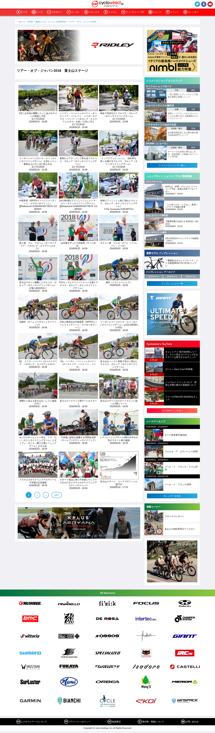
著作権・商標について (153, 721)
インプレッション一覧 (172, 283)
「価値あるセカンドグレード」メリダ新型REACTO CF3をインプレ (181, 263)
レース (39, 12)
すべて (24, 12)
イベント (174, 12)
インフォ (112, 12)
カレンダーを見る (172, 496)
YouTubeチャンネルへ (172, 410)
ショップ (157, 12)
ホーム (22, 22)
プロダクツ (56, 12)
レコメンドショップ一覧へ (172, 165)
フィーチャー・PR (135, 12)
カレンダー (193, 12)
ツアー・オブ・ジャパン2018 (82, 22)
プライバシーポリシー (79, 721)
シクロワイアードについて (34, 721)
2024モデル (190, 276)
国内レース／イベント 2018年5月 (51, 22)
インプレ (75, 12)
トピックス (94, 12)
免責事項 (116, 721)
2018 (30, 22)
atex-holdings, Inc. (104, 728)
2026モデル (153, 276)
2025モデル (172, 276)
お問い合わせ (192, 721)
